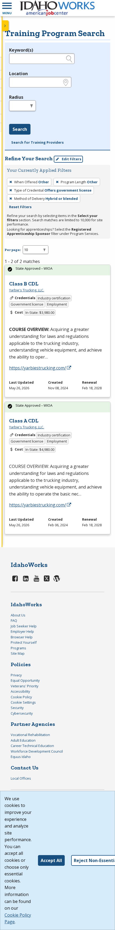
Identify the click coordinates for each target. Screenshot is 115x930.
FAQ (14, 620)
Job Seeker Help (24, 626)
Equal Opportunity (25, 680)
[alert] (57, 270)
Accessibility (20, 691)
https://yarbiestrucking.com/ (37, 368)
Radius (16, 97)
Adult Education (23, 740)
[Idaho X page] (47, 578)
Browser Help (22, 637)
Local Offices (21, 778)
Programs (18, 648)
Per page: (13, 250)
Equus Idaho (21, 756)
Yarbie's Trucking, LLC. (26, 290)
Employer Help (22, 631)
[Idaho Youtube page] (36, 578)
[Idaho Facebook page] (15, 578)
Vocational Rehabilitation (30, 734)
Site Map (18, 653)
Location (18, 74)
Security (17, 707)
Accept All (51, 860)
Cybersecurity (22, 713)
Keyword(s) (21, 50)
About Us (18, 615)
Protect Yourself (24, 642)
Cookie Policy (21, 697)
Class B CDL (23, 283)
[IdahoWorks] (57, 8)
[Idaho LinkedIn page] (25, 578)
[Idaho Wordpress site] (56, 578)
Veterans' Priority (24, 686)
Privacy (16, 675)
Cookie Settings (23, 702)
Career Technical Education (32, 745)
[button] (7, 8)
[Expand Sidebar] (5, 25)
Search (20, 129)
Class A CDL (23, 420)
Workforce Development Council (37, 751)
